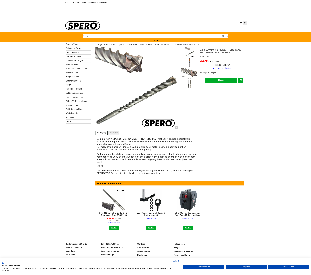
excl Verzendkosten (222, 68)
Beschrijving (101, 133)
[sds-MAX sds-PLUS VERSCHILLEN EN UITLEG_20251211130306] (189, 83)
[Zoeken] (226, 36)
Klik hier (114, 228)
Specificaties (113, 133)
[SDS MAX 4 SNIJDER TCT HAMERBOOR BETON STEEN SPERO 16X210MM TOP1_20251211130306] (189, 73)
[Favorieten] (240, 80)
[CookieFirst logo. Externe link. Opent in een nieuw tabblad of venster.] (3, 263)
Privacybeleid (175, 261)
